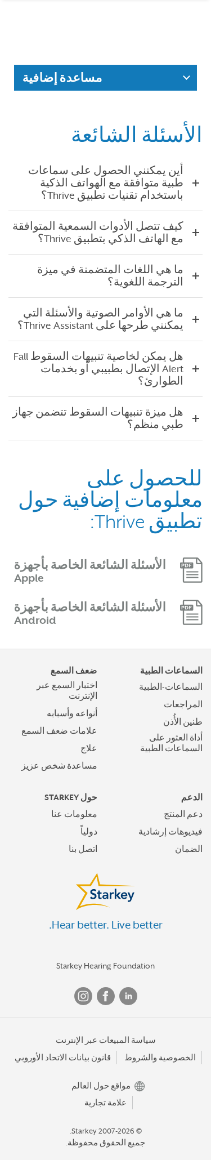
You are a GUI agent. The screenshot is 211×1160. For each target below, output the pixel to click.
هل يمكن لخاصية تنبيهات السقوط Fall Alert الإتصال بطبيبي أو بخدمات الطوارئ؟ (98, 369)
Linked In (128, 996)
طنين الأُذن (183, 721)
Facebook (106, 996)
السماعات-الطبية (171, 686)
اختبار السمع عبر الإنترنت (67, 691)
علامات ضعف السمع (59, 730)
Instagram (83, 996)
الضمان (189, 849)
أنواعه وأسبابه (72, 713)
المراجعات (183, 704)
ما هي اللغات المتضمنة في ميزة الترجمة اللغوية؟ (110, 276)
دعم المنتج (183, 814)
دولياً (88, 831)
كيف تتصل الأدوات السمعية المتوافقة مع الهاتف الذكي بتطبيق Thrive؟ (97, 232)
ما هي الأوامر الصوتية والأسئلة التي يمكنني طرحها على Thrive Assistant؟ (100, 319)
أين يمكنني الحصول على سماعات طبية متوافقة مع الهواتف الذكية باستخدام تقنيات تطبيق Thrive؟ (105, 183)
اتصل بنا (83, 849)
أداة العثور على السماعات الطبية (171, 743)
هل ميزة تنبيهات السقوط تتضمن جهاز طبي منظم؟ (97, 418)
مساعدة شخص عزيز (59, 765)
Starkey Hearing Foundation (105, 965)
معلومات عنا (74, 814)
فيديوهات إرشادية (170, 831)
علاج (88, 748)
